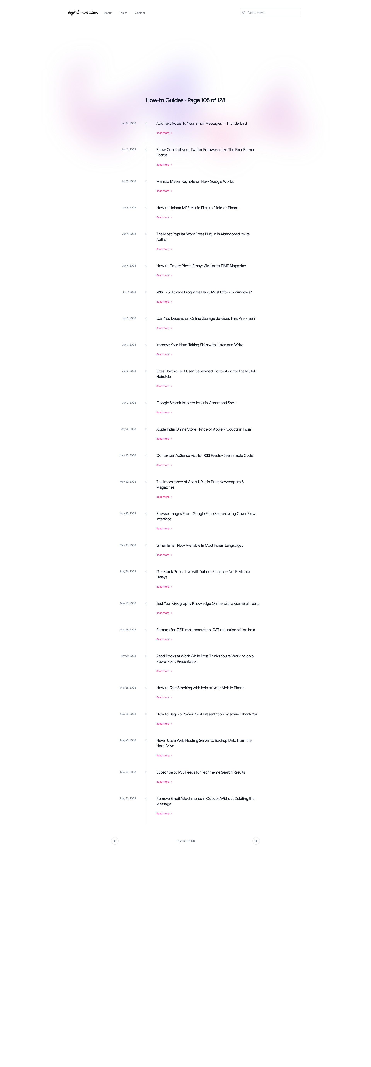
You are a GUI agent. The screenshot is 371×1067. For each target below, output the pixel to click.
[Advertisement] (185, 49)
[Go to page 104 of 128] (115, 841)
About (108, 13)
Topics (123, 13)
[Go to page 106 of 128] (256, 841)
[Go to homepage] (83, 12)
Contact (140, 13)
